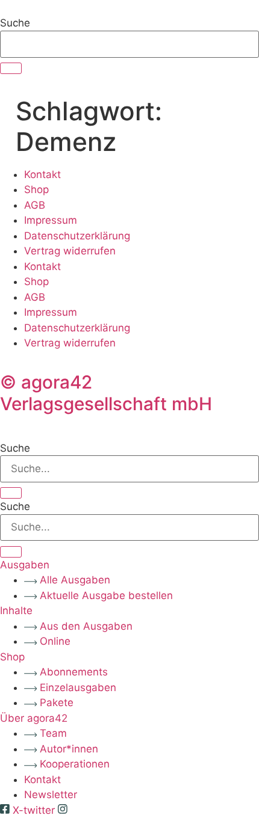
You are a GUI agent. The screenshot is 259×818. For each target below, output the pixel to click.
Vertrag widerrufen (70, 251)
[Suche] (11, 68)
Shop (36, 189)
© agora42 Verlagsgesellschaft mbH (106, 392)
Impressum (50, 220)
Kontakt (42, 174)
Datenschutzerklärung (77, 236)
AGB (34, 205)
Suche (15, 23)
